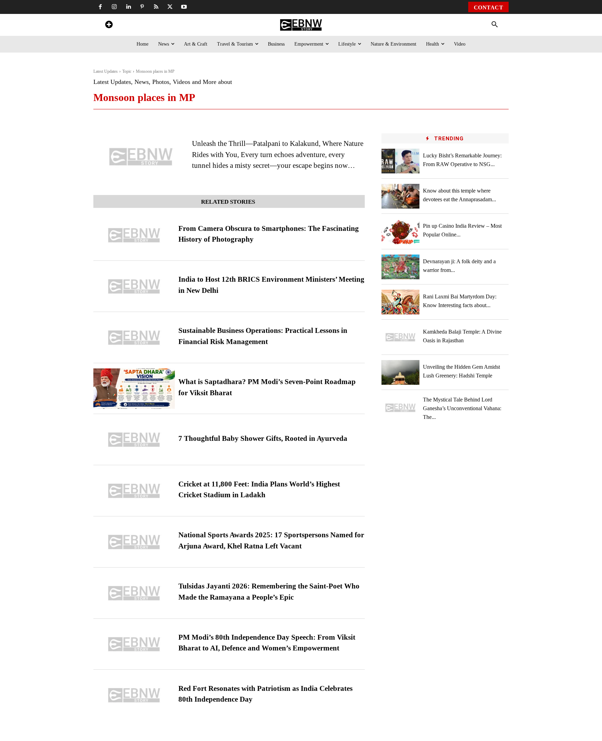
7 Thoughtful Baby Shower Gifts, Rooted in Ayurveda (262, 438)
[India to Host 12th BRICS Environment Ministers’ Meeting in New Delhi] (134, 286)
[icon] (109, 26)
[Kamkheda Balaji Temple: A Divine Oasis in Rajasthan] (400, 337)
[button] (494, 24)
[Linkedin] (128, 7)
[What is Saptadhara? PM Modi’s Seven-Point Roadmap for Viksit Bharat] (134, 388)
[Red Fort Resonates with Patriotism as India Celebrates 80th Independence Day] (134, 695)
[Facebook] (100, 7)
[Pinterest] (142, 7)
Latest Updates (105, 71)
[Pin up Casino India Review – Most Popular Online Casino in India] (400, 231)
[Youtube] (184, 7)
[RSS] (156, 7)
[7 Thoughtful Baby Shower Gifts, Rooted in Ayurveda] (134, 439)
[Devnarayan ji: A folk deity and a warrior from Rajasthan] (400, 267)
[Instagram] (114, 7)
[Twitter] (170, 7)
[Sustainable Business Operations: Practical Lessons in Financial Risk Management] (134, 337)
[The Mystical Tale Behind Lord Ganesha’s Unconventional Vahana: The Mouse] (400, 407)
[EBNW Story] (301, 25)
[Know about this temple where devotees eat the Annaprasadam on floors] (400, 196)
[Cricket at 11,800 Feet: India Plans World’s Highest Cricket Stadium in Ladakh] (134, 490)
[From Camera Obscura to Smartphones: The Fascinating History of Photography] (134, 235)
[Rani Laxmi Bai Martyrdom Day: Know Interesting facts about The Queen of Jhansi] (400, 302)
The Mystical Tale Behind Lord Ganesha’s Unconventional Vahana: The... (462, 408)
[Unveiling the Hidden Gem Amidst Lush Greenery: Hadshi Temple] (400, 372)
